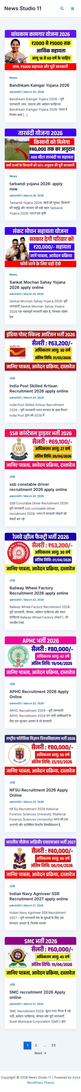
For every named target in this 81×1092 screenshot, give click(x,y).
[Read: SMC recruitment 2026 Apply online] (40, 957)
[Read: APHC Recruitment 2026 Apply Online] (40, 656)
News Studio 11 (22, 8)
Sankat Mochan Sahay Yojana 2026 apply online (37, 285)
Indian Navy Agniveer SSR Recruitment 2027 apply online (39, 896)
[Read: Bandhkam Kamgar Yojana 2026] (40, 50)
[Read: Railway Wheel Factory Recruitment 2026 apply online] (40, 552)
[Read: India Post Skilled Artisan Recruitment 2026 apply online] (40, 351)
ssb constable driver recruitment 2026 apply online (38, 487)
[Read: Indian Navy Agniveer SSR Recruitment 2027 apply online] (40, 858)
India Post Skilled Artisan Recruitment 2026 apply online (39, 388)
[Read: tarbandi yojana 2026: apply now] (40, 148)
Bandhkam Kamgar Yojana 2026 (39, 85)
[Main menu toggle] (72, 9)
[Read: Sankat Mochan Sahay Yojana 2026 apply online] (40, 247)
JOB (12, 378)
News (13, 77)
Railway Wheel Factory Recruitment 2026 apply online (39, 590)
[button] (62, 8)
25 (53, 1045)
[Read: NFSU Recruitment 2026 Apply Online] (40, 755)
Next (40, 1053)
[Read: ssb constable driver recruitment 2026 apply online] (40, 449)
